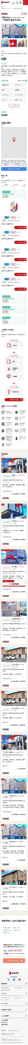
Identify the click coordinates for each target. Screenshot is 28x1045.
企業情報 (3, 1030)
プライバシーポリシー (13, 1030)
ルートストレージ (5, 997)
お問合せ (20, 3)
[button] (14, 140)
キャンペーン (4, 1022)
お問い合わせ (4, 1024)
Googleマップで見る (14, 169)
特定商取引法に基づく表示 (7, 1033)
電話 (17, 3)
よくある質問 (5, 1016)
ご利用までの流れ (6, 1009)
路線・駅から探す (5, 990)
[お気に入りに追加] (2, 217)
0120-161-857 (15, 950)
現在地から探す (5, 987)
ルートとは (4, 1003)
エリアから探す (18, 987)
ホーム (2, 6)
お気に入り (14, 3)
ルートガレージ (18, 997)
